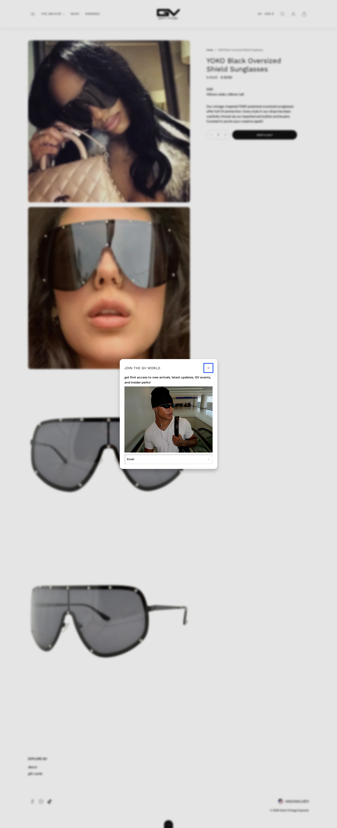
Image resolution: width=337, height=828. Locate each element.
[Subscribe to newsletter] (209, 459)
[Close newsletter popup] (208, 368)
